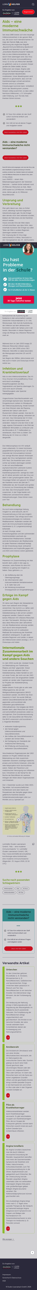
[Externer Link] (18, 278)
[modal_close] (35, 244)
